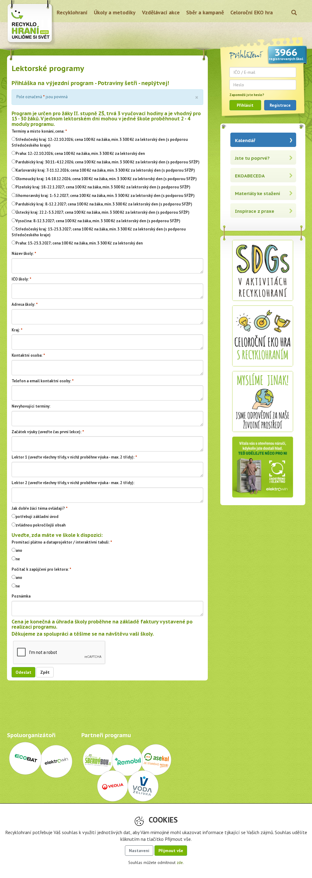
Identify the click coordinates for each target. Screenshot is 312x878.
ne (18, 559)
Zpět (45, 672)
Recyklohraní (72, 12)
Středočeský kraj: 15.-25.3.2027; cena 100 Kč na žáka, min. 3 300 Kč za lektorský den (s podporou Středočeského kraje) (99, 232)
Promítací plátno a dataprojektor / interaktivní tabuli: (60, 542)
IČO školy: (20, 279)
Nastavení (139, 850)
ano (19, 550)
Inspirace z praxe (254, 211)
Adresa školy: (23, 304)
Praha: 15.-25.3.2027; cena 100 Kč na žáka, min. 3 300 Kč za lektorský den (79, 243)
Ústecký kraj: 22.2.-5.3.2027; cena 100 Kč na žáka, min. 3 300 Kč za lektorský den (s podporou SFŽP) (103, 212)
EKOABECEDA (250, 176)
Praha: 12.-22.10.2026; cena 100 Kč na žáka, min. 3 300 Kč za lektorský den (80, 153)
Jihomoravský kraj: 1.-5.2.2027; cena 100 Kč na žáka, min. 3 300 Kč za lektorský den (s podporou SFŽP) (105, 195)
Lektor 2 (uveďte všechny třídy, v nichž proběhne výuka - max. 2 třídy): (73, 482)
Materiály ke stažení (257, 193)
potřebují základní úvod (37, 516)
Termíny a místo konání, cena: (38, 131)
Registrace (280, 105)
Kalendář (245, 140)
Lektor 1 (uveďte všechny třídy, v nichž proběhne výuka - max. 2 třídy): (73, 457)
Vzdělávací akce (161, 12)
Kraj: (16, 330)
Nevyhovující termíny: (31, 406)
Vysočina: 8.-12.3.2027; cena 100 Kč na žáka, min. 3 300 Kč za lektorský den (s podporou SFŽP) (98, 220)
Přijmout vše (170, 850)
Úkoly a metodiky (115, 12)
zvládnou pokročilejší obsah (41, 525)
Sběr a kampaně (205, 12)
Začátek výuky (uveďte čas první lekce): (46, 431)
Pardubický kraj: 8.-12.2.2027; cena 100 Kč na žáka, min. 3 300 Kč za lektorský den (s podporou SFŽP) (104, 204)
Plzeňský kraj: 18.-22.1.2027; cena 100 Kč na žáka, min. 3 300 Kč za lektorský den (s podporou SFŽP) (103, 187)
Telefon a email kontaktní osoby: (41, 381)
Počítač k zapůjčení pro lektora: (40, 569)
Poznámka (21, 596)
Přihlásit (245, 105)
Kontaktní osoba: (27, 355)
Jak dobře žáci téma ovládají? (38, 508)
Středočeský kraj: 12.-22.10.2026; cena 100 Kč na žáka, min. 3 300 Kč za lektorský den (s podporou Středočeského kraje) (100, 142)
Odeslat (23, 672)
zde (180, 862)
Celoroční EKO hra (251, 12)
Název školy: (23, 253)
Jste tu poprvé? (252, 158)
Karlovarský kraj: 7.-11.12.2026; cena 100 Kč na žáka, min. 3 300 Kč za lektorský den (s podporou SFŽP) (105, 170)
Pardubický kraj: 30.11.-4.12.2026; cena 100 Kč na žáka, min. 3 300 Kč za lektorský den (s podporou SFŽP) (108, 162)
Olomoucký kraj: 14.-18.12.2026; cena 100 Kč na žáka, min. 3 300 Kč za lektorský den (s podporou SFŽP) (106, 178)
